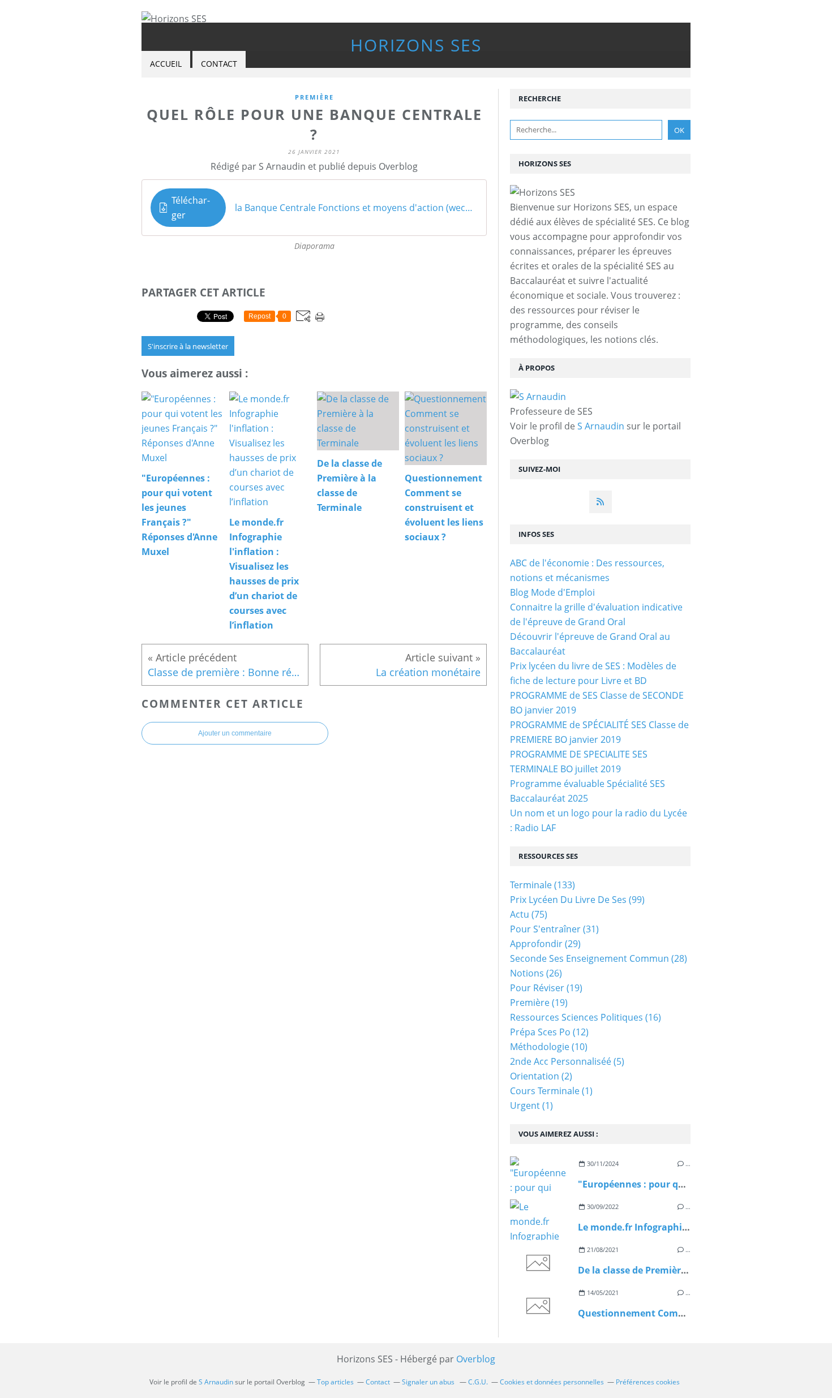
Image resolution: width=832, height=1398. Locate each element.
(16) (585, 1017)
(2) (541, 1076)
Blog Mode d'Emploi (552, 592)
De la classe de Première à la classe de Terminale (686, 1270)
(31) (554, 929)
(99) (577, 899)
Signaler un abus (429, 1382)
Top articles (335, 1382)
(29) (545, 943)
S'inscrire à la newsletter (188, 346)
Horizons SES (416, 45)
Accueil (166, 63)
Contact (219, 63)
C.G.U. (478, 1382)
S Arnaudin (600, 426)
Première (314, 97)
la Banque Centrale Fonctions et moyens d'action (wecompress (356, 207)
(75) (528, 914)
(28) (598, 958)
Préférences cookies (648, 1382)
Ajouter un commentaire (235, 733)
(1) (551, 1091)
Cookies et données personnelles (552, 1382)
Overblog (475, 1359)
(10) (548, 1046)
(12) (549, 1032)
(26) (536, 973)
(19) (546, 988)
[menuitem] (165, 64)
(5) (567, 1061)
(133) (542, 885)
